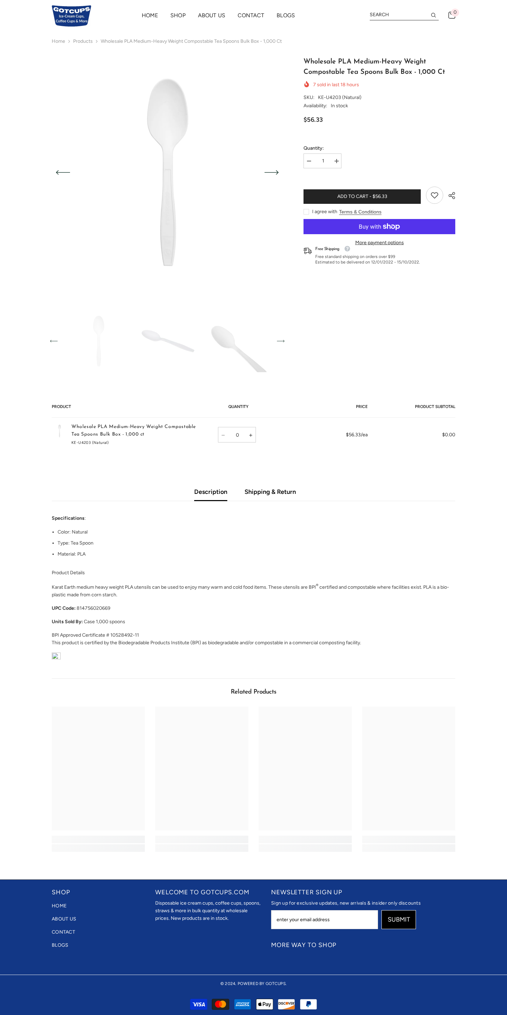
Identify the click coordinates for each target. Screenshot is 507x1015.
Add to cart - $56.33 (362, 196)
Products (83, 41)
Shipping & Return (270, 492)
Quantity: (314, 148)
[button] (63, 172)
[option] (167, 172)
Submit (399, 919)
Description (210, 492)
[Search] (404, 15)
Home (58, 41)
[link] (434, 195)
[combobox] (399, 15)
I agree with (324, 212)
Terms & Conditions (360, 212)
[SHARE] (449, 195)
